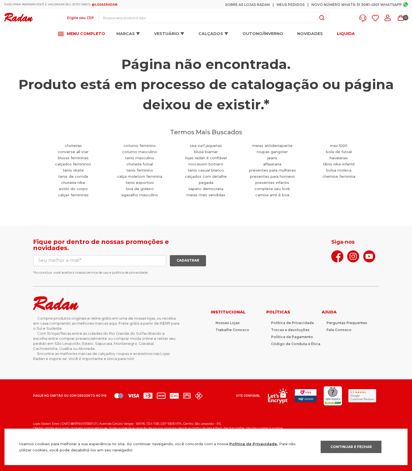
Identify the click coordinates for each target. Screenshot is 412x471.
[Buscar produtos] (321, 18)
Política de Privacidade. (253, 444)
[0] (400, 18)
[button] (364, 18)
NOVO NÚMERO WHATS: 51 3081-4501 (345, 5)
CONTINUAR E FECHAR (351, 447)
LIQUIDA (346, 33)
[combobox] (213, 17)
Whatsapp (391, 5)
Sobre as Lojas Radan (247, 5)
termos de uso (97, 272)
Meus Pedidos (291, 5)
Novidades (310, 33)
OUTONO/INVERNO (262, 33)
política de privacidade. (130, 272)
